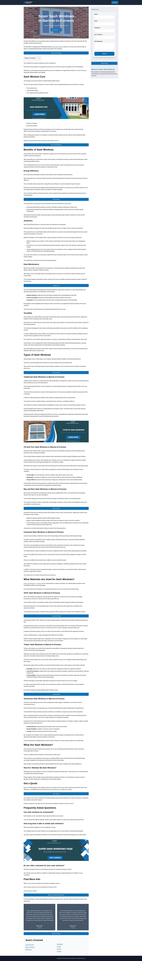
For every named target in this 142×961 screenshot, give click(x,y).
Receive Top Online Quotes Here (56, 895)
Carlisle (59, 949)
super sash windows (57, 46)
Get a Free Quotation (56, 144)
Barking (35, 890)
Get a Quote (55, 29)
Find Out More (56, 199)
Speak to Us (56, 285)
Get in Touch (56, 508)
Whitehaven (28, 949)
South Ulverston (28, 890)
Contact (115, 2)
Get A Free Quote (56, 933)
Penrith (59, 946)
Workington (60, 944)
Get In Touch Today (56, 53)
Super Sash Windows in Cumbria (32, 583)
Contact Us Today (56, 616)
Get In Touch (104, 63)
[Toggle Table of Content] (38, 58)
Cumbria (59, 951)
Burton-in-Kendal (29, 947)
